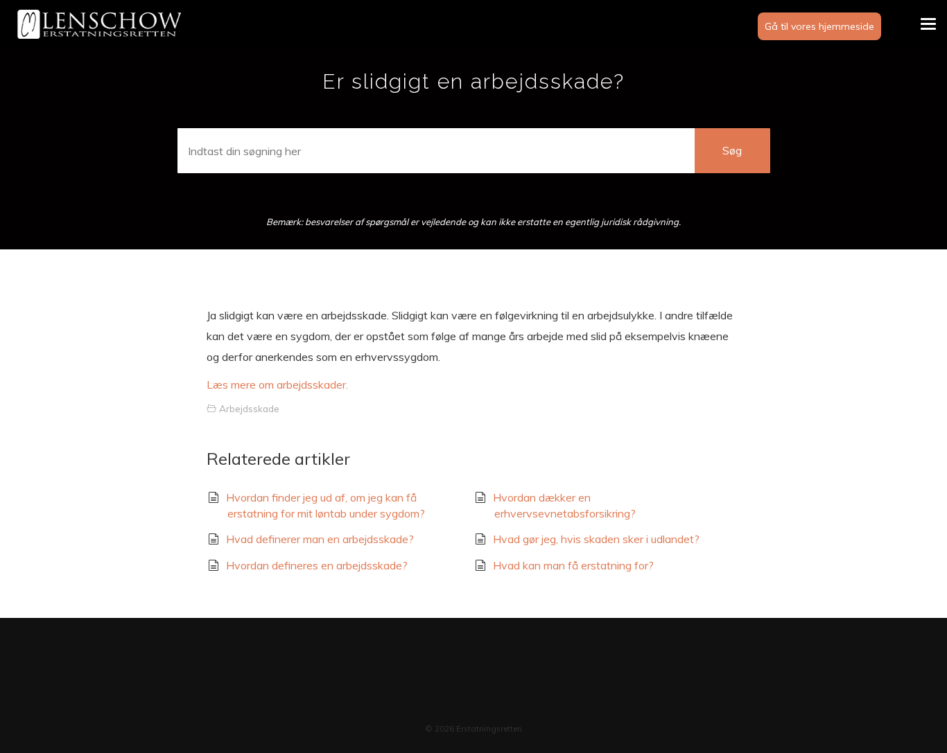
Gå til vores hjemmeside (819, 26)
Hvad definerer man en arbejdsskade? (320, 539)
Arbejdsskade (249, 408)
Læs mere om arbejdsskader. (277, 384)
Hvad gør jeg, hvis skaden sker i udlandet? (596, 539)
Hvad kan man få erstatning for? (573, 565)
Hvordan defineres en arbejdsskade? (317, 565)
